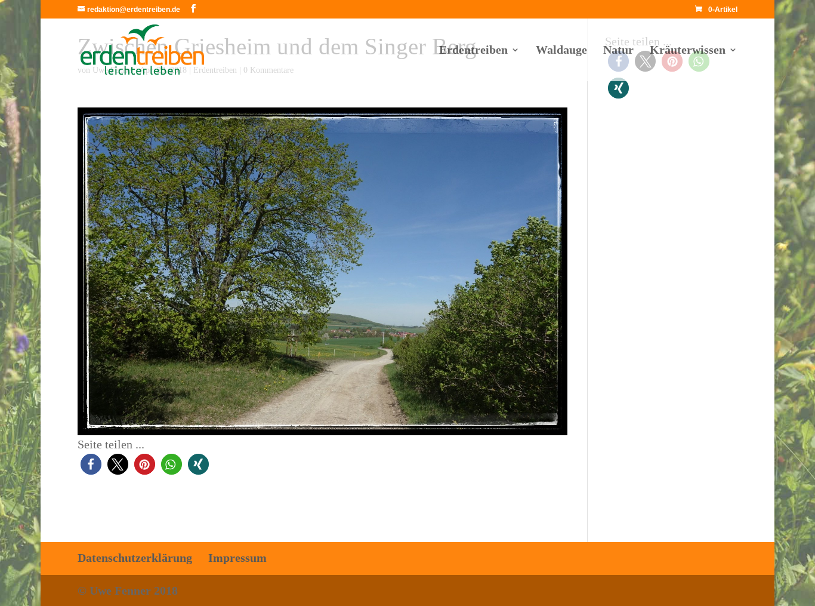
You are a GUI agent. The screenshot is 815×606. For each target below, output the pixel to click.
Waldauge (561, 50)
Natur (618, 50)
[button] (91, 464)
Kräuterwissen (688, 50)
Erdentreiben (473, 50)
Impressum (237, 557)
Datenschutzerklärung (135, 557)
